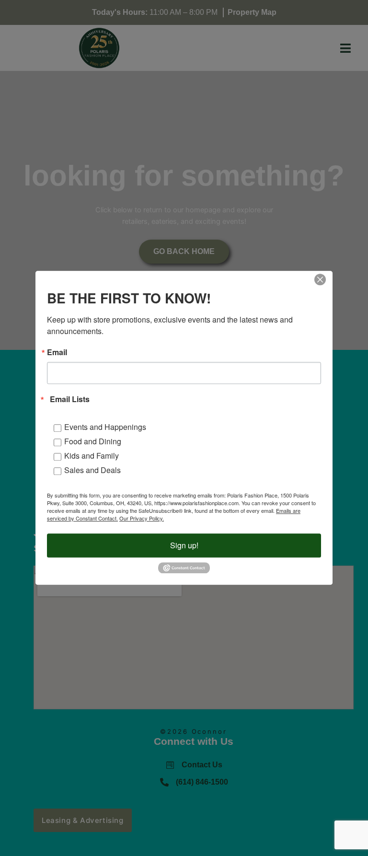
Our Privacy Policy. (141, 518)
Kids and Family (91, 455)
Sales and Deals (92, 469)
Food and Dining (92, 441)
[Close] (320, 279)
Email (57, 352)
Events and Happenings (105, 426)
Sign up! (184, 545)
